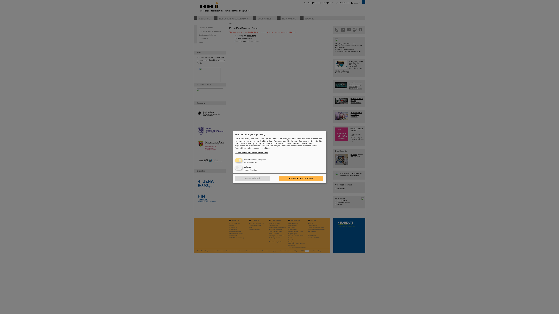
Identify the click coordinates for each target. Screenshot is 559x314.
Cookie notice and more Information (251, 152)
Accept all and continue (301, 178)
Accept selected (252, 178)
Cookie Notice (266, 141)
